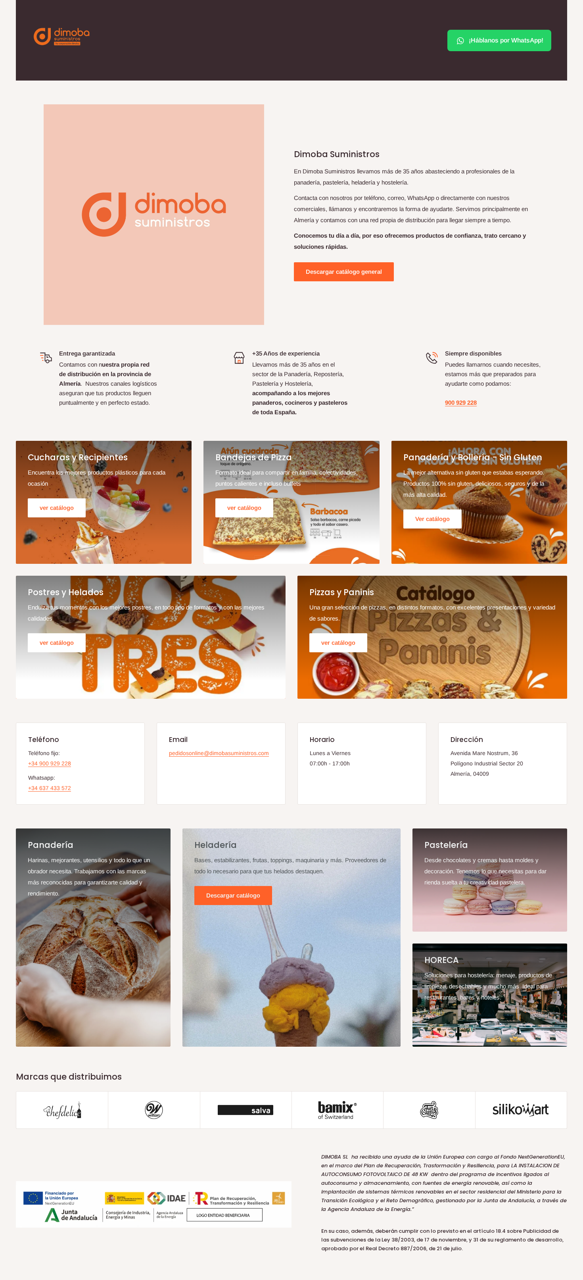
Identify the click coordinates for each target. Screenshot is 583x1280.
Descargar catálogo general (344, 271)
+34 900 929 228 (49, 763)
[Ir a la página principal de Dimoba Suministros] (61, 36)
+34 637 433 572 (49, 788)
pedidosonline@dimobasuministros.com (219, 753)
